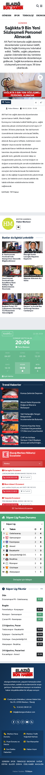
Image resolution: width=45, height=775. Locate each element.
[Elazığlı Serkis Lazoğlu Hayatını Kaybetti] (33, 247)
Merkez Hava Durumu (11, 735)
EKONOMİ (31, 761)
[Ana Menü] (41, 6)
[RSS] (32, 722)
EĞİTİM (4, 764)
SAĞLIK (39, 761)
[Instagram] (22, 722)
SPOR (17, 15)
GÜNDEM (6, 15)
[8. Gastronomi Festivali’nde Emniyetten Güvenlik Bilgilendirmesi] (12, 247)
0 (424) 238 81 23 (24, 707)
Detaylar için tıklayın (22, 580)
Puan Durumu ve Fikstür (12, 743)
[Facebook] (14, 722)
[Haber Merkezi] (8, 224)
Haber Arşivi (32, 749)
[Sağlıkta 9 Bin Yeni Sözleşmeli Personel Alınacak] (22, 86)
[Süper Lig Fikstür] (41, 589)
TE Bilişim (28, 771)
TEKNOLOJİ (28, 15)
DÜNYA (19, 764)
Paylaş (7, 102)
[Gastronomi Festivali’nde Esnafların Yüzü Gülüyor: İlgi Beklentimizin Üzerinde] (12, 271)
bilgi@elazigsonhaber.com (24, 712)
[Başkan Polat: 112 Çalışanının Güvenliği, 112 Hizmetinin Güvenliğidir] (12, 299)
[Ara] (37, 6)
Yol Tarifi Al (26, 477)
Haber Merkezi (13, 108)
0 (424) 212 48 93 (11, 491)
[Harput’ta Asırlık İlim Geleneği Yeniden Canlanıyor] (33, 299)
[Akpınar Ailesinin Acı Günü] (33, 271)
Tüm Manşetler (32, 742)
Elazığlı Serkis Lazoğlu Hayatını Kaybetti (31, 257)
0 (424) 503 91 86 (11, 477)
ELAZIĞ (12, 764)
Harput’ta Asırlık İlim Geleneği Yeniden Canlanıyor (33, 309)
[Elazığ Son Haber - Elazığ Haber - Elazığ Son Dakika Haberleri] (13, 6)
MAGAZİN (39, 764)
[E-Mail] (18, 227)
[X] (18, 722)
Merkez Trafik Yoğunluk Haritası (31, 735)
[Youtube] (27, 722)
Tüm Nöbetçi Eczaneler (23, 508)
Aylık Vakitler (8, 376)
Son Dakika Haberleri (9, 750)
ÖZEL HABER (29, 764)
